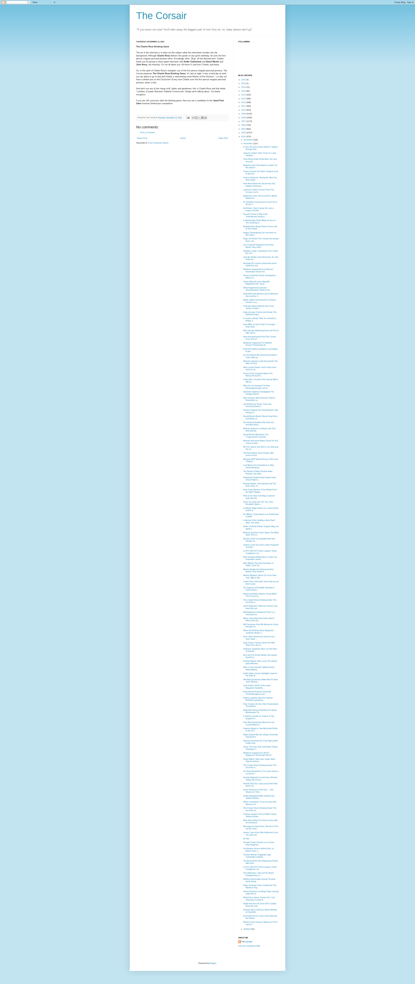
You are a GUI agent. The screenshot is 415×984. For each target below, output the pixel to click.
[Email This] (193, 117)
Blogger (212, 963)
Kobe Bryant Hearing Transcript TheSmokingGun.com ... (257, 693)
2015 (243, 91)
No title (246, 839)
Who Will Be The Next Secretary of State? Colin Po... (258, 564)
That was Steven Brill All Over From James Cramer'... (258, 307)
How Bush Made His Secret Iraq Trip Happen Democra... (259, 184)
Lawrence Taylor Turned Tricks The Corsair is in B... (258, 191)
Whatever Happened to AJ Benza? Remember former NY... (258, 270)
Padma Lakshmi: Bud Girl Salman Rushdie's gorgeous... (258, 699)
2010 (243, 110)
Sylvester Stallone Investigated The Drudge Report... (258, 393)
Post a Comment (147, 132)
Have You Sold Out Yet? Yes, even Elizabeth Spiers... (258, 503)
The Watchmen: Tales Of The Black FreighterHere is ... (258, 874)
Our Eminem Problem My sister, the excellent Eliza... (258, 423)
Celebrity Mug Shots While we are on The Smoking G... (259, 221)
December (248, 140)
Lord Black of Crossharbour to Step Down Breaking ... (258, 466)
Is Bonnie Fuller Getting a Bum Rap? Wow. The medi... (259, 521)
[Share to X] (199, 117)
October (247, 929)
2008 (243, 117)
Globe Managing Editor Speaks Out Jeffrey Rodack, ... (258, 797)
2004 (243, 133)
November (248, 143)
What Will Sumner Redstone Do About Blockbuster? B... (260, 711)
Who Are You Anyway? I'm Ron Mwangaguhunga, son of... (256, 386)
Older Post (223, 138)
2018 (243, 83)
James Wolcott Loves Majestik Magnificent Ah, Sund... (256, 282)
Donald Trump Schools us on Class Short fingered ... (258, 843)
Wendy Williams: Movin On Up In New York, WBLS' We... (259, 576)
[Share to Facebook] (202, 117)
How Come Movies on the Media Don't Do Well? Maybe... (260, 491)
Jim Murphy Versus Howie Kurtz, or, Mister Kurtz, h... (258, 849)
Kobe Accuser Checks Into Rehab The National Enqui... (260, 313)
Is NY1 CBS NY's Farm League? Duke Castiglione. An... (260, 552)
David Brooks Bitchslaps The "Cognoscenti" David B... (255, 435)
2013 (243, 99)
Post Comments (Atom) (158, 143)
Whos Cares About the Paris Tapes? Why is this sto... (259, 619)
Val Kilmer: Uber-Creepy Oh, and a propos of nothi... (258, 209)
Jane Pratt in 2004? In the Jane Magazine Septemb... (257, 686)
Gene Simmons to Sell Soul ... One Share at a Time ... (258, 791)
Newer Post (142, 138)
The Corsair (161, 15)
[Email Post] (188, 117)
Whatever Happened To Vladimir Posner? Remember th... (257, 344)
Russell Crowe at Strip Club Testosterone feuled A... (255, 215)
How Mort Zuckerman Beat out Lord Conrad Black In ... (258, 723)
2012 (243, 102)
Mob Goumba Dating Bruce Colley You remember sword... (260, 558)
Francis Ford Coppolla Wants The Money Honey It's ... (258, 374)
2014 (243, 95)
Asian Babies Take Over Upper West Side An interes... (259, 760)
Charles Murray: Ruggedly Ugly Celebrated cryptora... (257, 856)
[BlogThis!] (196, 117)
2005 (243, 129)
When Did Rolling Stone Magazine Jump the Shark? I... (258, 631)
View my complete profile (249, 946)
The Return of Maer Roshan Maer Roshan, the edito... (258, 472)
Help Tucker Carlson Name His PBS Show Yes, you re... (259, 644)
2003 (243, 136)
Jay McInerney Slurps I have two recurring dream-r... (257, 405)
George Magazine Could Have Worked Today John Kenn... (260, 778)
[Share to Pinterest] (205, 117)
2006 (243, 125)
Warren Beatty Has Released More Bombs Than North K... (258, 570)
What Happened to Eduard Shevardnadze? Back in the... (257, 289)
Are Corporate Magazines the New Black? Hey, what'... (258, 246)
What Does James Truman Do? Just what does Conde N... (259, 898)
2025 (243, 80)
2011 (243, 106)
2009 (243, 114)
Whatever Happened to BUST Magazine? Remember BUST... (258, 754)
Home (183, 138)
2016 (243, 87)
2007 (243, 121)
